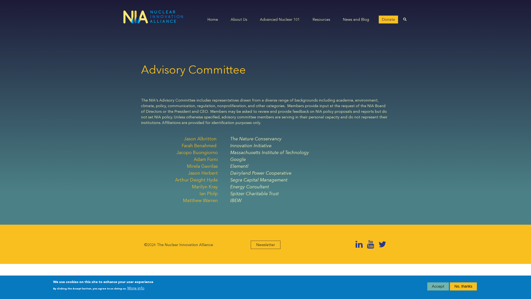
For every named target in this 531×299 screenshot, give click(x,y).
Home (212, 19)
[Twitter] (382, 244)
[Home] (153, 16)
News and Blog (356, 19)
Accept (438, 286)
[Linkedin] (359, 244)
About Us (239, 19)
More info (135, 288)
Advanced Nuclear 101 (280, 19)
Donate (388, 19)
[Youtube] (370, 244)
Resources (321, 19)
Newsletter (265, 245)
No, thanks (463, 286)
